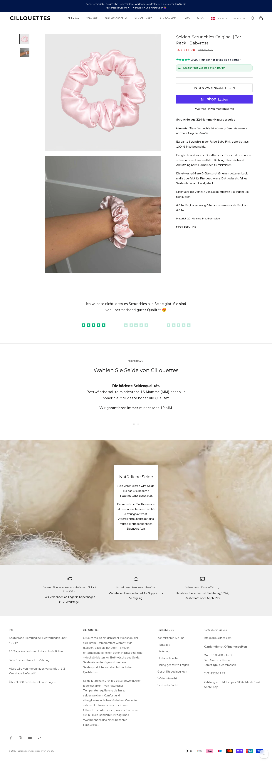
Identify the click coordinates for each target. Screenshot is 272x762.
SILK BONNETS (167, 18)
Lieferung (163, 651)
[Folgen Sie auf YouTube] (30, 738)
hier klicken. (183, 197)
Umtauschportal (168, 658)
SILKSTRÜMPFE (143, 18)
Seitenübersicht (167, 685)
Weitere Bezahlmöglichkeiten (214, 109)
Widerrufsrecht (167, 678)
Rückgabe (163, 645)
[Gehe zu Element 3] (179, 325)
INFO (187, 18)
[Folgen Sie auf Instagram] (20, 738)
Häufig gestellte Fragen (173, 665)
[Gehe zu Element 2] (24, 52)
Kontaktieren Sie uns (170, 638)
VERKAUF (92, 18)
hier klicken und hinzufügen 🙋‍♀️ (149, 7)
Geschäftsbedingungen (172, 672)
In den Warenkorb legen (214, 87)
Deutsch (237, 18)
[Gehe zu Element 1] (24, 39)
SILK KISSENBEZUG (116, 18)
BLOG (200, 18)
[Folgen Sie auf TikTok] (39, 738)
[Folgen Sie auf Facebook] (11, 738)
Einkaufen (73, 18)
